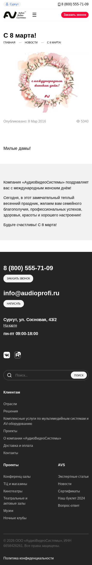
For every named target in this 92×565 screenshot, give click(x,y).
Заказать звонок (75, 14)
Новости (64, 484)
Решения (10, 411)
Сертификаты (69, 491)
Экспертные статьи (73, 476)
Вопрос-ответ (68, 505)
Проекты (10, 431)
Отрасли (10, 404)
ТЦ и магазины (15, 484)
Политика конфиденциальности (28, 558)
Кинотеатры (12, 491)
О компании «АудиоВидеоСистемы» (32, 438)
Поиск (78, 375)
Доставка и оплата (18, 445)
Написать (14, 303)
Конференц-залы (17, 476)
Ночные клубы (15, 518)
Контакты (10, 453)
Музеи (8, 511)
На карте (10, 325)
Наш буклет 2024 (71, 498)
